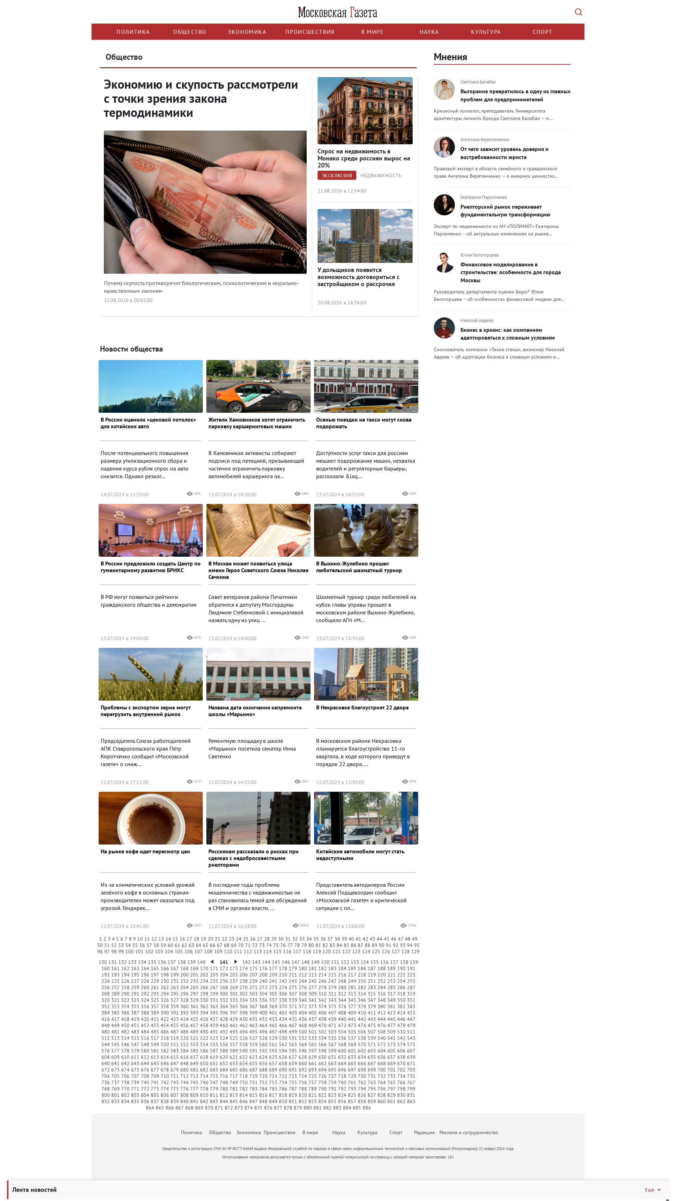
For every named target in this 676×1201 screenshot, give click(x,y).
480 (105, 1032)
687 (253, 1070)
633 (352, 1057)
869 (199, 1108)
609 (115, 1057)
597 (312, 1051)
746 (204, 1082)
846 (243, 1101)
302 (243, 994)
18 (196, 939)
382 (401, 1006)
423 (174, 1019)
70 (241, 945)
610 (125, 1057)
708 (145, 1076)
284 (381, 987)
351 (411, 1000)
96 (100, 951)
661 (312, 1063)
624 (263, 1057)
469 (312, 1025)
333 (234, 1000)
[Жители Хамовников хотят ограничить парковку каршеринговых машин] (258, 395)
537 (352, 1038)
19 (203, 939)
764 (381, 1082)
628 (303, 1057)
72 (255, 945)
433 (273, 1019)
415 (411, 1013)
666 (362, 1063)
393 (194, 1013)
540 (381, 1038)
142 (246, 962)
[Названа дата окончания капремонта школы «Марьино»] (258, 685)
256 (105, 987)
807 (174, 1095)
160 (105, 968)
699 (372, 1070)
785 (273, 1089)
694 (322, 1070)
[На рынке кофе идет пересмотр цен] (151, 829)
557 (234, 1044)
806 (165, 1095)
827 (372, 1095)
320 (105, 1000)
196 (145, 975)
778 (204, 1089)
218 (362, 975)
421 (155, 1019)
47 (400, 939)
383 (411, 1006)
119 (317, 951)
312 (342, 994)
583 (174, 1051)
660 (303, 1063)
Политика (133, 31)
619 (214, 1057)
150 (325, 962)
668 (381, 1063)
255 (411, 981)
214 (322, 975)
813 (234, 1095)
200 (184, 975)
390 (165, 1013)
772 (145, 1089)
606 (401, 1051)
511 (411, 1032)
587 (214, 1051)
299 (214, 994)
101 (139, 951)
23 (231, 939)
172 (224, 968)
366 (243, 1006)
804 (145, 1095)
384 (105, 1013)
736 (105, 1082)
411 (372, 1013)
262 (165, 987)
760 (342, 1082)
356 (145, 1006)
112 (248, 951)
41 (358, 939)
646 (165, 1063)
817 (273, 1095)
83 (332, 945)
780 (224, 1089)
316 (381, 994)
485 (155, 1032)
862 (401, 1101)
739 (135, 1082)
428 (224, 1019)
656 (263, 1063)
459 (214, 1025)
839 (174, 1101)
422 (165, 1019)
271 (253, 987)
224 (105, 981)
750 (243, 1082)
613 (155, 1057)
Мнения (450, 56)
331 (214, 1000)
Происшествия (310, 31)
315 (372, 994)
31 (288, 939)
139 (191, 962)
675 (135, 1070)
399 (253, 1013)
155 (374, 962)
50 (100, 945)
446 (401, 1019)
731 (372, 1076)
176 (263, 968)
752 (263, 1082)
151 (335, 962)
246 (322, 981)
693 (312, 1070)
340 (303, 1000)
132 (122, 962)
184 (342, 968)
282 (362, 987)
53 (121, 945)
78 (297, 945)
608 (105, 1057)
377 (352, 1006)
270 (243, 987)
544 (105, 1044)
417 (115, 1019)
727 (332, 1076)
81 (318, 945)
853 (312, 1101)
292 (145, 994)
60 (170, 945)
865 (160, 1108)
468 (303, 1025)
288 (105, 994)
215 (332, 975)
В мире (372, 31)
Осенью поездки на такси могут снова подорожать (364, 423)
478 (401, 1025)
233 (194, 981)
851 (293, 1101)
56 (142, 945)
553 (194, 1044)
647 (174, 1063)
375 (332, 1006)
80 (311, 945)
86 (353, 945)
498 (283, 1032)
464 (263, 1025)
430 (243, 1019)
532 (303, 1038)
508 (381, 1032)
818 (283, 1095)
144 (266, 962)
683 (214, 1070)
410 (362, 1013)
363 (214, 1006)
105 (179, 951)
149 (315, 962)
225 (115, 981)
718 (243, 1076)
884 (347, 1108)
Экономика (247, 31)
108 (208, 951)
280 (342, 987)
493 (234, 1032)
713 (194, 1076)
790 (322, 1089)
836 (145, 1101)
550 (165, 1044)
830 (401, 1095)
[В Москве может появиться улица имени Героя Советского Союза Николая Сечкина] (258, 541)
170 (204, 968)
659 (293, 1063)
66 (212, 945)
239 (253, 981)
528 (263, 1038)
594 (283, 1051)
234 (204, 981)
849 (273, 1101)
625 (273, 1057)
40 (351, 939)
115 (277, 951)
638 (401, 1057)
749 (234, 1082)
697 (352, 1070)
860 (381, 1101)
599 (332, 1051)
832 (105, 1101)
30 (281, 939)
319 (411, 994)
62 (184, 945)
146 (286, 962)
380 (381, 1006)
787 (293, 1089)
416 (105, 1019)
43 (372, 939)
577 (115, 1051)
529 (273, 1038)
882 (327, 1108)
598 (322, 1051)
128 (405, 951)
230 (165, 981)
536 (342, 1038)
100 (129, 951)
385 (115, 1013)
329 (194, 1000)
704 (105, 1076)
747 (214, 1082)
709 (155, 1076)
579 (135, 1051)
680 (184, 1070)
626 (283, 1057)
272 (263, 987)
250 (362, 981)
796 (381, 1089)
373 (312, 1006)
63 (191, 945)
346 (362, 1000)
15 (175, 939)
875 (258, 1108)
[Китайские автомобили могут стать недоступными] (366, 829)
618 (204, 1057)
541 (391, 1038)
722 (283, 1076)
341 (312, 1000)
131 (112, 962)
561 (273, 1044)
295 (174, 994)
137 (172, 962)
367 (253, 1006)
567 (332, 1044)
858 (362, 1101)
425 (194, 1019)
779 (214, 1089)
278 (322, 987)
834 (125, 1101)
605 (391, 1051)
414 (401, 1013)
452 (145, 1025)
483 (135, 1032)
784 (263, 1089)
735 (411, 1076)
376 (342, 1006)
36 (323, 939)
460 (224, 1025)
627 (293, 1057)
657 (273, 1063)
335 (253, 1000)
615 (174, 1057)
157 (394, 962)
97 (107, 951)
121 (336, 951)
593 (273, 1051)
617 (194, 1057)
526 (243, 1038)
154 (365, 962)
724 (303, 1076)
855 (332, 1101)
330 (204, 1000)
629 (312, 1057)
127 (396, 951)
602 (362, 1051)
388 (145, 1013)
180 (303, 968)
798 (401, 1089)
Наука (429, 31)
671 (411, 1063)
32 (295, 939)
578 (125, 1051)
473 (352, 1025)
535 (332, 1038)
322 (125, 1000)
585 (194, 1051)
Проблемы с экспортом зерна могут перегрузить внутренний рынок (145, 711)
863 (411, 1101)
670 (401, 1063)
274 (283, 987)
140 (201, 962)
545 (115, 1044)
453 (155, 1025)
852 (303, 1101)
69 (234, 945)
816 (263, 1095)
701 (391, 1070)
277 (312, 987)
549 (155, 1044)
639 (411, 1057)
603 (372, 1051)
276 (303, 987)
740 (145, 1082)
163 (135, 968)
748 (224, 1082)
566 (322, 1044)
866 (169, 1108)
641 (115, 1063)
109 (218, 951)
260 (145, 987)
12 (154, 939)
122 (346, 951)
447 (411, 1019)
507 (372, 1032)
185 (352, 968)
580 (145, 1051)
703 (411, 1070)
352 (105, 1006)
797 (391, 1089)
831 (411, 1095)
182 (322, 968)
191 (411, 968)
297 (194, 994)
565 (312, 1044)
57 (149, 945)
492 (224, 1032)
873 (238, 1108)
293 (155, 994)
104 (169, 951)
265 (194, 987)
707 (135, 1076)
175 (253, 968)
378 (362, 1006)
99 (121, 951)
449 (115, 1025)
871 (219, 1108)
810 (204, 1095)
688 (263, 1070)
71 (248, 945)
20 (210, 939)
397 (234, 1013)
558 (243, 1044)
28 (267, 939)
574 (401, 1044)
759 (332, 1082)
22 (224, 939)
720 (263, 1076)
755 (293, 1082)
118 (307, 951)
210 (283, 975)
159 (414, 962)
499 (293, 1032)
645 (155, 1063)
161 (115, 968)
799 (411, 1089)
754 (283, 1082)
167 (174, 968)
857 (352, 1101)
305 (273, 994)
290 (125, 994)
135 (152, 962)
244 (303, 981)
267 (214, 987)
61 (177, 945)
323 (135, 1000)
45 (386, 939)
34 (309, 939)
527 (253, 1038)
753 (273, 1082)
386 (125, 1013)
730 (362, 1076)
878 (288, 1108)
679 (174, 1070)
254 (401, 981)
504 (342, 1032)
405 (312, 1013)
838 (165, 1101)
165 (155, 968)
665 (352, 1063)
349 (391, 1000)
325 (155, 1000)
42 (365, 939)
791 (332, 1089)
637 (391, 1057)
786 (283, 1089)
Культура (486, 31)
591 (253, 1051)
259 (135, 987)
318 (401, 994)
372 (303, 1006)
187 (372, 968)
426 (204, 1019)
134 (142, 962)
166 (165, 968)
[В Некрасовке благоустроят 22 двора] (366, 685)
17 (189, 939)
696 (342, 1070)
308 (303, 994)
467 (293, 1025)
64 (198, 945)
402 (283, 1013)
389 (155, 1013)
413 (391, 1013)
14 (168, 939)
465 (273, 1025)
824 (342, 1095)
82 (325, 945)
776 (184, 1089)
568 (342, 1044)
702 (401, 1070)
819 (293, 1095)
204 (224, 975)
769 (115, 1089)
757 (312, 1082)
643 (135, 1063)
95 (417, 945)
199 (174, 975)
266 (204, 987)
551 (174, 1044)
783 (253, 1089)
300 (224, 994)
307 (293, 994)
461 (234, 1025)
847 (253, 1101)
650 (204, 1063)
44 (379, 939)
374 (322, 1006)
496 (263, 1032)
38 (337, 939)
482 (125, 1032)
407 (332, 1013)
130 (103, 962)
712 (184, 1076)
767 (411, 1082)
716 (224, 1076)
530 (283, 1038)
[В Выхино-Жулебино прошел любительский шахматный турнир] (366, 541)
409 (352, 1013)
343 (332, 1000)
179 (293, 968)
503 (332, 1032)
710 (165, 1076)
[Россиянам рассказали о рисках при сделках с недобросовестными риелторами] (258, 829)
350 (401, 1000)
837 (155, 1101)
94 (410, 945)
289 (115, 994)
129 (415, 951)
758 (322, 1082)
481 (115, 1032)
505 (352, 1032)
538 (362, 1038)
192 (105, 975)
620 (224, 1057)
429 (234, 1019)
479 (411, 1025)
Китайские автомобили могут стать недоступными (360, 854)
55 (135, 945)
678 (165, 1070)
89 (374, 945)
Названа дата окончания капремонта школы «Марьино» (255, 711)
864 (150, 1108)
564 (303, 1044)
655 (253, 1063)
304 (263, 994)
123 (356, 951)
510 (401, 1032)
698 (362, 1070)
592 (263, 1051)
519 (174, 1038)
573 (391, 1044)
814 (243, 1095)
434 (283, 1019)
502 (322, 1032)
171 (214, 968)
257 (115, 987)
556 (224, 1044)
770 (125, 1089)
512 (105, 1038)
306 (283, 994)
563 (293, 1044)
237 (234, 981)
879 (298, 1108)
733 (391, 1076)
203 (214, 975)
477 (391, 1025)
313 (352, 994)
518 (165, 1038)
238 (243, 981)
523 (214, 1038)
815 (253, 1095)
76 (283, 945)
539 (372, 1038)
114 (267, 951)
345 (352, 1000)
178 (283, 968)
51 (107, 945)
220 (381, 975)
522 (204, 1038)
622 (243, 1057)
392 (184, 1013)
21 (217, 939)
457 (194, 1025)
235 (214, 981)
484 (145, 1032)
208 (263, 975)
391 (174, 1013)
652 (224, 1063)
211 (293, 975)
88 (367, 945)
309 (312, 994)
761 (352, 1082)
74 (269, 945)
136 (162, 962)
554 (204, 1044)
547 (135, 1044)
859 (372, 1101)
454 (165, 1025)
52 (114, 945)
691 (293, 1070)
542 (401, 1038)
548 (145, 1044)
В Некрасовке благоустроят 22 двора (362, 707)
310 (322, 994)
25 (246, 939)
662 (322, 1063)
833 (115, 1101)
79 (304, 945)
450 (125, 1025)
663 (332, 1063)
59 (163, 945)
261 (155, 987)
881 (317, 1108)
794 (362, 1089)
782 (243, 1089)
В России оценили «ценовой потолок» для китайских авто (148, 423)
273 (273, 987)
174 (243, 968)
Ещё (649, 1190)
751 (253, 1082)
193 (115, 975)
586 (204, 1051)
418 (125, 1019)
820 (303, 1095)
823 (332, 1095)
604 (381, 1051)
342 (322, 1000)
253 (391, 981)
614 (165, 1057)
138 (181, 962)
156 (384, 962)
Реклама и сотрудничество (468, 1132)
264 (184, 987)
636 (381, 1057)
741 (155, 1082)
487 (174, 1032)
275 (293, 987)
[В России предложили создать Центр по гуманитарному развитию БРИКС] (151, 541)
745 (194, 1082)
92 (396, 945)
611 (135, 1057)
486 (165, 1032)
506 (362, 1032)
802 (125, 1095)
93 (403, 945)
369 (273, 1006)
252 (381, 981)
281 (352, 987)
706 (125, 1076)
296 (184, 994)
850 (283, 1101)
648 (184, 1063)
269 (234, 987)
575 (411, 1044)
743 (174, 1082)
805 (155, 1095)
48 (408, 939)
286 (401, 987)
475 (372, 1025)
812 (224, 1095)
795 (372, 1089)
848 (263, 1101)
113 (258, 951)
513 (115, 1038)
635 (372, 1057)
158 (404, 962)
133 (132, 962)
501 (312, 1032)
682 (204, 1070)
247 (332, 981)
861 (391, 1101)
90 (381, 945)
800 (105, 1095)
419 (135, 1019)
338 (283, 1000)
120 (327, 951)
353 (115, 1006)
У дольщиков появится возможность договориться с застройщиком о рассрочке (359, 277)
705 (115, 1076)
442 (362, 1019)
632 (342, 1057)
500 (303, 1032)
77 (290, 945)
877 (278, 1108)
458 (204, 1025)
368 (263, 1006)
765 (391, 1082)
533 (312, 1038)
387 (135, 1013)
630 (322, 1057)
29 (274, 939)
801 (115, 1095)
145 (276, 962)
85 (346, 945)
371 (293, 1006)
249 (352, 981)
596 (303, 1051)
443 (372, 1019)
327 (174, 1000)
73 (262, 945)
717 (234, 1076)
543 (411, 1038)
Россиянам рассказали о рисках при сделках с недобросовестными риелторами (253, 858)
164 (145, 968)
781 (234, 1089)
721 (273, 1076)
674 (125, 1070)
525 (234, 1038)
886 (367, 1108)
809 (194, 1095)
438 (322, 1019)
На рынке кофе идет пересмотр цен (145, 851)
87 (360, 945)
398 (243, 1013)
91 (389, 945)
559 (253, 1044)
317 (391, 994)
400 (263, 1013)
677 (155, 1070)
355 (135, 1006)
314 (362, 994)
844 (224, 1101)
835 (135, 1101)
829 (391, 1095)
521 (194, 1038)
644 (145, 1063)
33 (302, 939)
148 (305, 962)
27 (260, 939)
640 (105, 1063)
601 (352, 1051)
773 (155, 1089)
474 (362, 1025)
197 (155, 975)
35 (316, 939)
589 (234, 1051)
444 (381, 1019)
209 (273, 975)
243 (293, 981)
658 (283, 1063)
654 (243, 1063)
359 (174, 1006)
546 (125, 1044)
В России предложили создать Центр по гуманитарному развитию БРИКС (151, 567)
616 (184, 1057)
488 (184, 1032)
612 (145, 1057)
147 (296, 962)
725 (312, 1076)
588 (224, 1051)
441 (352, 1019)
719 (253, 1076)
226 (125, 981)
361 (194, 1006)
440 (342, 1019)
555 (214, 1044)
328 (184, 1000)
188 (381, 968)
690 (283, 1070)
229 (155, 981)
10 (140, 939)
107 (198, 951)
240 (263, 981)
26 (253, 939)
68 (227, 945)
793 (352, 1089)
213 (312, 975)
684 (224, 1070)
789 (312, 1089)
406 (322, 1013)
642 (125, 1063)
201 (194, 975)
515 (135, 1038)
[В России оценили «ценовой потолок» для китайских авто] (151, 397)
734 (401, 1076)
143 (256, 962)
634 (362, 1057)
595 (293, 1051)
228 (145, 981)
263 (174, 987)
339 (293, 1000)
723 (293, 1076)
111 (238, 951)
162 (125, 968)
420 (145, 1019)
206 (243, 975)
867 (179, 1108)
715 (214, 1076)
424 (184, 1019)
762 (362, 1082)
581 (155, 1051)
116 (287, 951)
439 (332, 1019)
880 (307, 1108)
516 (145, 1038)
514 (125, 1038)
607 (411, 1051)
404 (303, 1013)
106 (188, 951)
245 (312, 981)
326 (165, 1000)
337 (273, 1000)
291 (135, 994)
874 (248, 1108)
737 (115, 1082)
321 (115, 1000)
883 (337, 1108)
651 (214, 1063)
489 (194, 1032)
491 (214, 1032)
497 (273, 1032)
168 (184, 968)
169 (194, 968)
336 (263, 1000)
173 (234, 968)
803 (135, 1095)
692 (303, 1070)
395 (214, 1013)
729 (352, 1076)
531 (293, 1038)
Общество (190, 31)
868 (189, 1108)
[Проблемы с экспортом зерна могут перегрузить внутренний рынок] (151, 685)
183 (332, 968)
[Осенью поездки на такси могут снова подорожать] (366, 397)
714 (204, 1076)
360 (184, 1006)
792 (342, 1089)
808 (184, 1095)
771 (135, 1089)
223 (411, 975)
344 (342, 1000)
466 (283, 1025)
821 (312, 1095)
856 (342, 1101)
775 (174, 1089)
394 (204, 1013)
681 (194, 1070)
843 (214, 1101)
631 (332, 1057)
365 (234, 1006)
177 (273, 968)
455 (174, 1025)
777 (194, 1089)
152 (345, 962)
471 (332, 1025)
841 (194, 1101)
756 (303, 1082)
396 (224, 1013)
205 (234, 975)
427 (214, 1019)
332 (224, 1000)
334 (243, 1000)
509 (391, 1032)
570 (362, 1044)
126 (386, 951)
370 (283, 1006)
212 (303, 975)
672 (105, 1070)
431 (253, 1019)
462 (243, 1025)
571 (372, 1044)
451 (135, 1025)
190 (401, 968)
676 (145, 1070)
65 (205, 945)
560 (263, 1044)
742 (165, 1082)
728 (342, 1076)
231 (174, 981)
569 (352, 1044)
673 (115, 1070)
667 (372, 1063)
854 (322, 1101)
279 (332, 987)
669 (391, 1063)
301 (234, 994)
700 (381, 1070)
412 (381, 1013)
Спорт (543, 31)
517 (155, 1038)
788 (303, 1089)
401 (273, 1013)
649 (194, 1063)
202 (204, 975)
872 (229, 1108)
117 (297, 951)
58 (156, 945)
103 (159, 951)
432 (263, 1019)
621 (234, 1057)
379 (372, 1006)
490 (204, 1032)
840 (184, 1101)
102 (149, 951)
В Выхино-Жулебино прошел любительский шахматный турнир (359, 567)
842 (204, 1101)
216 (342, 975)
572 (381, 1044)
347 (372, 1000)
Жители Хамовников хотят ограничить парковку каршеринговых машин (256, 423)
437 (312, 1019)
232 (184, 981)
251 (372, 981)
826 (362, 1095)
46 (393, 939)
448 (105, 1025)
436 (303, 1019)
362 (204, 1006)
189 (391, 968)
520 (184, 1038)
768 (105, 1089)
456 (184, 1025)
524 (224, 1038)
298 (204, 994)
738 (125, 1082)
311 (332, 994)
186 (362, 968)
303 (253, 994)
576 (105, 1051)
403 (293, 1013)
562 (283, 1044)
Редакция (424, 1132)
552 (184, 1044)
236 (224, 981)
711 (174, 1076)
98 (114, 951)
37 (330, 939)
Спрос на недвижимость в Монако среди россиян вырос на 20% (364, 158)
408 (342, 1013)
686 (243, 1070)
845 (234, 1101)
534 (322, 1038)
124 (366, 951)
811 (214, 1095)
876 (268, 1108)
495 (253, 1032)
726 (322, 1076)
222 (401, 975)
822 (322, 1095)
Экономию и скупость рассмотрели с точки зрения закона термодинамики (201, 98)
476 (381, 1025)
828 (381, 1095)
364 (224, 1006)
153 (355, 962)
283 (372, 987)
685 (234, 1070)
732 (381, 1076)
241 (273, 981)
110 (228, 951)
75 (276, 945)
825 (352, 1095)
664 (342, 1063)
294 (165, 994)
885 (357, 1108)
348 (381, 1000)
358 (165, 1006)
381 (391, 1006)
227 (135, 981)
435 (293, 1019)
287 (411, 987)
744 (184, 1082)
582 (165, 1051)
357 (155, 1006)
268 (224, 987)
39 (344, 939)
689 (273, 1070)
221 (391, 975)
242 (283, 981)
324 (145, 1000)
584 (184, 1051)
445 (391, 1019)
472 (342, 1025)
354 (125, 1006)
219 (372, 975)
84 (339, 945)
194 (125, 975)
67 (220, 945)
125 (376, 951)
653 (234, 1063)
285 (391, 987)
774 (165, 1089)
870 (209, 1108)
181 (312, 968)
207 (253, 975)
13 (161, 939)
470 (322, 1025)
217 (352, 975)
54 (128, 945)
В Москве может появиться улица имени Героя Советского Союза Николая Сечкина (258, 570)
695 (332, 1070)
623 (253, 1057)
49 (415, 939)
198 (165, 975)
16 (182, 939)
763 (372, 1082)
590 (243, 1051)
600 (342, 1051)
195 (135, 975)
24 (239, 939)
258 (125, 987)
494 (243, 1032)
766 (401, 1082)
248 (342, 981)
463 (253, 1025)
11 (147, 939)
